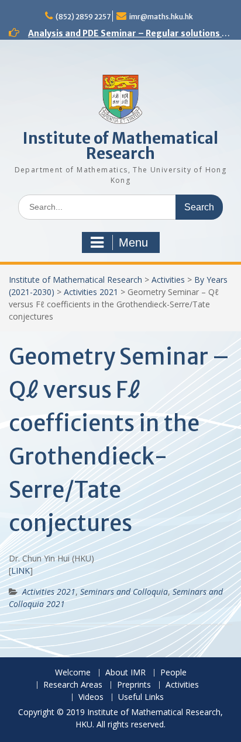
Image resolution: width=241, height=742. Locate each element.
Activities (168, 279)
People (173, 673)
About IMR (125, 673)
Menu (133, 242)
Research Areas (72, 685)
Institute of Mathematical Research (120, 146)
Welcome (73, 673)
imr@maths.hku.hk (161, 16)
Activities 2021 (91, 291)
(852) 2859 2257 (83, 16)
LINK (20, 570)
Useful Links (141, 697)
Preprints (134, 685)
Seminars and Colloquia (124, 591)
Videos (91, 697)
